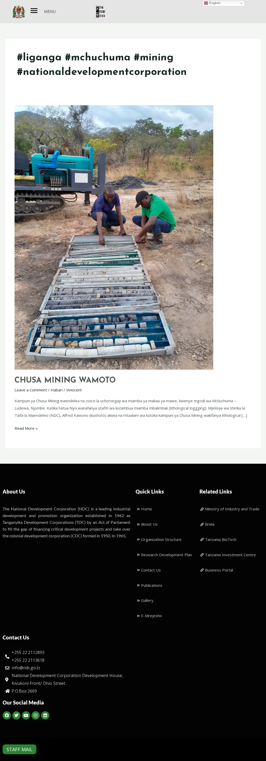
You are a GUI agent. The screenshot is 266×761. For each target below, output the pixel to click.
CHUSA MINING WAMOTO (65, 381)
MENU (50, 11)
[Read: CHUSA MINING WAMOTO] (114, 236)
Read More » (26, 428)
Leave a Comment (31, 389)
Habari (57, 389)
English (214, 3)
